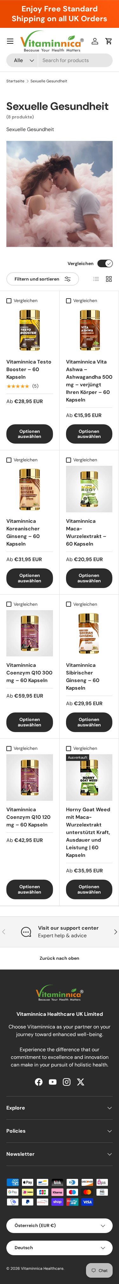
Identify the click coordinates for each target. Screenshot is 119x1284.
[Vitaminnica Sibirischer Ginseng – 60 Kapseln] (89, 633)
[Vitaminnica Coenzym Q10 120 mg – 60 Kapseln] (29, 777)
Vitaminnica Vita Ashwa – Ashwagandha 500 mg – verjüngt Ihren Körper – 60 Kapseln (89, 380)
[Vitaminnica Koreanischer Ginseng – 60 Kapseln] (29, 489)
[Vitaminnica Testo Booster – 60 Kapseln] (29, 330)
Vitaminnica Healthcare (42, 1268)
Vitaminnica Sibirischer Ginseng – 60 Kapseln (82, 676)
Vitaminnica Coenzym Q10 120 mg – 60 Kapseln (28, 817)
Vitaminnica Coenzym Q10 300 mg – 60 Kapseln (29, 673)
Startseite (15, 81)
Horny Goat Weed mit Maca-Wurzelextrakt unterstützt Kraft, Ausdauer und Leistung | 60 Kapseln (88, 832)
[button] (109, 41)
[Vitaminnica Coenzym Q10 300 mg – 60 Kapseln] (29, 633)
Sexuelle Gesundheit (48, 81)
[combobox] (59, 60)
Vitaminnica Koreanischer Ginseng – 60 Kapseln (23, 532)
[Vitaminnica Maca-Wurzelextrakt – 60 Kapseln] (89, 489)
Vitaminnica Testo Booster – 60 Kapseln (28, 369)
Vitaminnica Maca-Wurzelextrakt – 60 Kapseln (86, 532)
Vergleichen (81, 263)
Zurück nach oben (59, 958)
